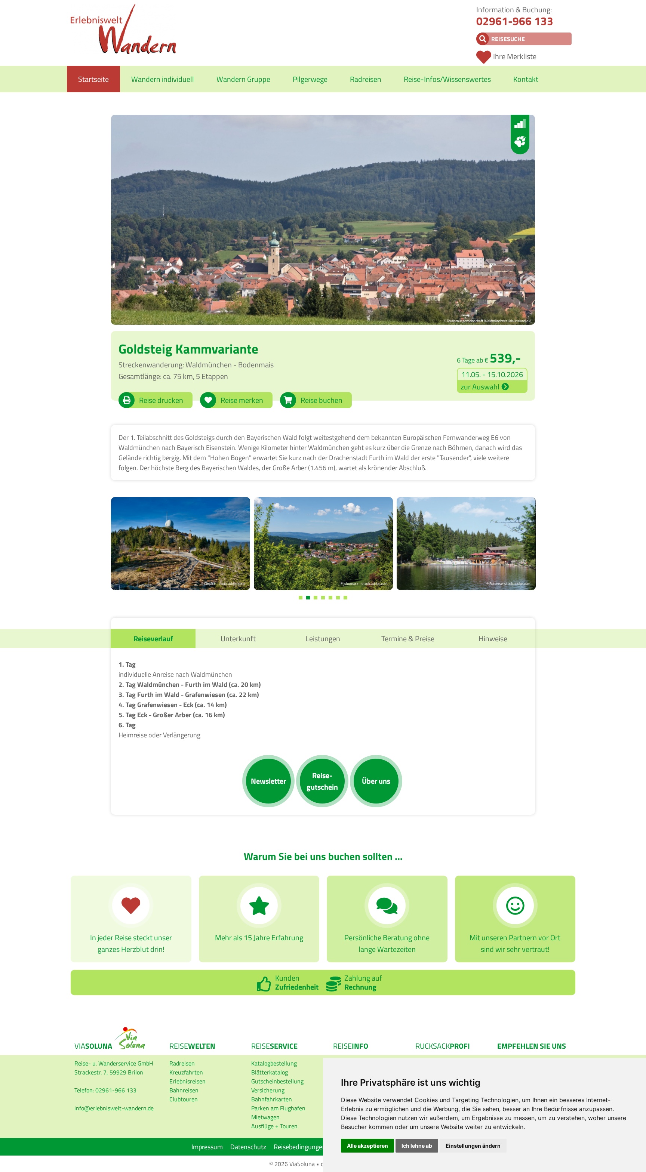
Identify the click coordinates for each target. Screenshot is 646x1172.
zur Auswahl (480, 386)
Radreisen (365, 79)
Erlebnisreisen (187, 1081)
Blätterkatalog (269, 1072)
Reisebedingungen (300, 1147)
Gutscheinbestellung (277, 1081)
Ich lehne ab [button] (417, 1145)
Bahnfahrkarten (271, 1099)
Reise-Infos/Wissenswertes (447, 79)
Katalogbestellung (274, 1063)
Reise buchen (321, 400)
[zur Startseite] (123, 52)
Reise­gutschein (322, 781)
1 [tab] (300, 597)
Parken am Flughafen (278, 1108)
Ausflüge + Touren (274, 1126)
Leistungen (322, 638)
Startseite (93, 79)
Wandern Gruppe (243, 79)
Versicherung (267, 1090)
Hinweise (493, 638)
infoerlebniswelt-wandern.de (114, 1108)
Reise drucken (161, 400)
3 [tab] (315, 597)
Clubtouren (183, 1099)
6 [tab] (338, 597)
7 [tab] (345, 597)
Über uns (376, 781)
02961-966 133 (514, 21)
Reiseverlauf (153, 638)
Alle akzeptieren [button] (367, 1145)
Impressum (207, 1147)
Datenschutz (248, 1147)
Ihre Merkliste (514, 56)
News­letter (268, 781)
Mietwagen (265, 1117)
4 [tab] (323, 597)
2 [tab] (308, 597)
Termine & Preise (407, 638)
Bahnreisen (184, 1090)
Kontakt (525, 79)
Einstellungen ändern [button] (473, 1145)
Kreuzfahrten (186, 1072)
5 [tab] (330, 597)
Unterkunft (238, 638)
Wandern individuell (162, 79)
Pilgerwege (310, 79)
